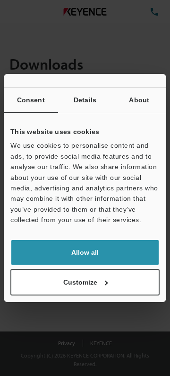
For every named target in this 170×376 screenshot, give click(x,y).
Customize (80, 282)
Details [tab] (85, 100)
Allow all (85, 252)
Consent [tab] (31, 100)
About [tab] (139, 100)
